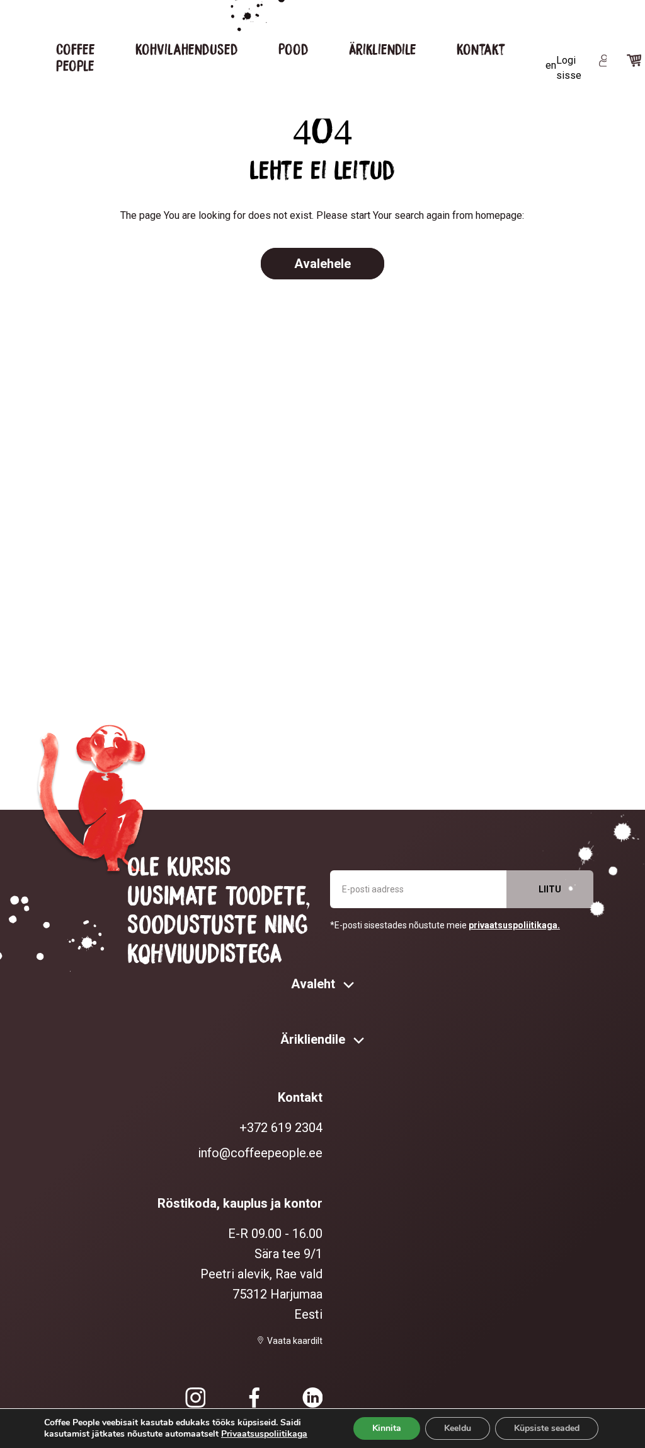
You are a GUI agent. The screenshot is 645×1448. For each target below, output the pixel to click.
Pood (293, 48)
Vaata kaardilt (294, 1341)
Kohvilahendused (186, 48)
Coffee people (75, 57)
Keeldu (457, 1428)
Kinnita (386, 1428)
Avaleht (314, 983)
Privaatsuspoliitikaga (264, 1434)
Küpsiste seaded (546, 1428)
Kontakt (481, 48)
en (550, 65)
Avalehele (322, 263)
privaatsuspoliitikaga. (514, 925)
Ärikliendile (382, 48)
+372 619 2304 (280, 1127)
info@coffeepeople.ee (260, 1152)
